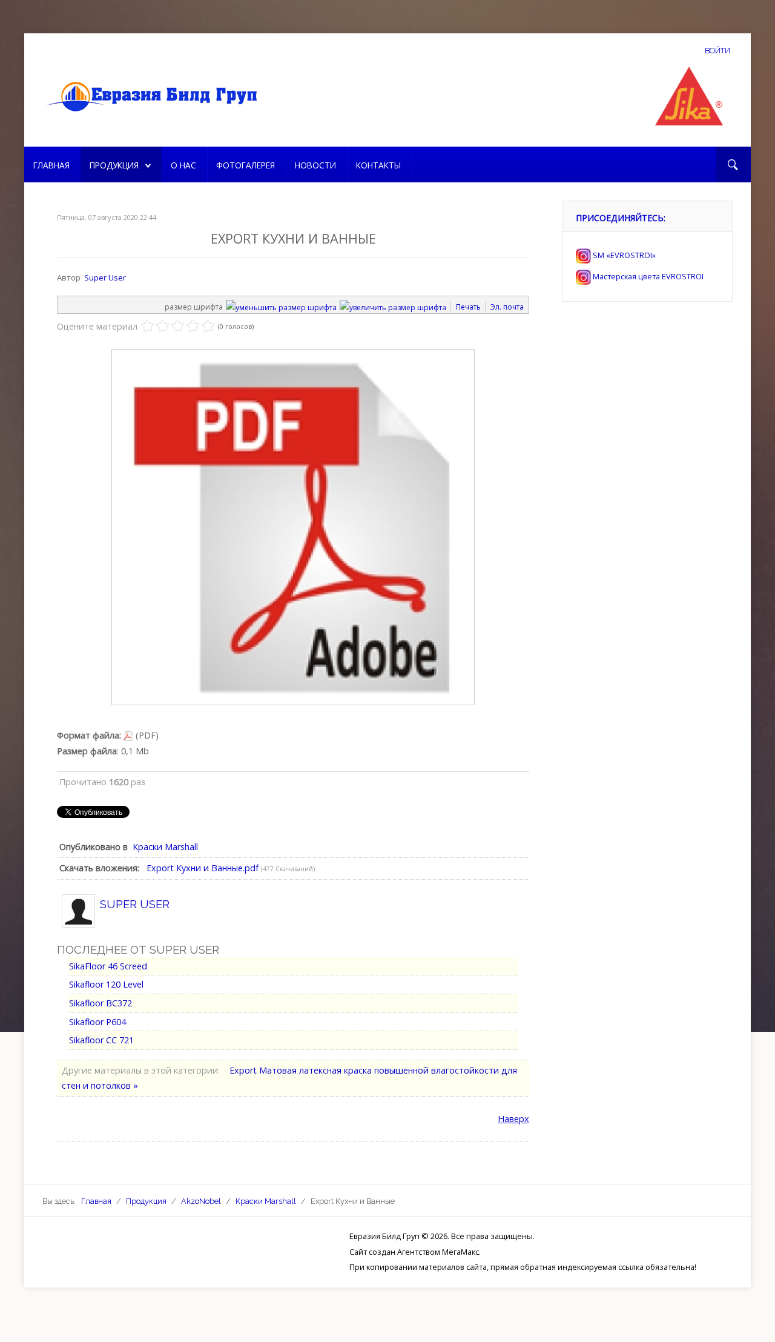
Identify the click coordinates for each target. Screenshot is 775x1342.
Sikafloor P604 (97, 1022)
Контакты (378, 165)
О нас (183, 165)
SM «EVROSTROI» (623, 255)
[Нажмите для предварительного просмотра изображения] (293, 526)
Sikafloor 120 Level (106, 984)
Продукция (114, 165)
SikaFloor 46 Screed (108, 966)
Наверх (513, 1118)
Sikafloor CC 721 (101, 1040)
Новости (315, 165)
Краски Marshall (165, 846)
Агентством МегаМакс (438, 1251)
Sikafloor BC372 (100, 1003)
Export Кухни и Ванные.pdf (203, 868)
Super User (105, 277)
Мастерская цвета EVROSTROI (647, 276)
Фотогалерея (245, 165)
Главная (51, 165)
